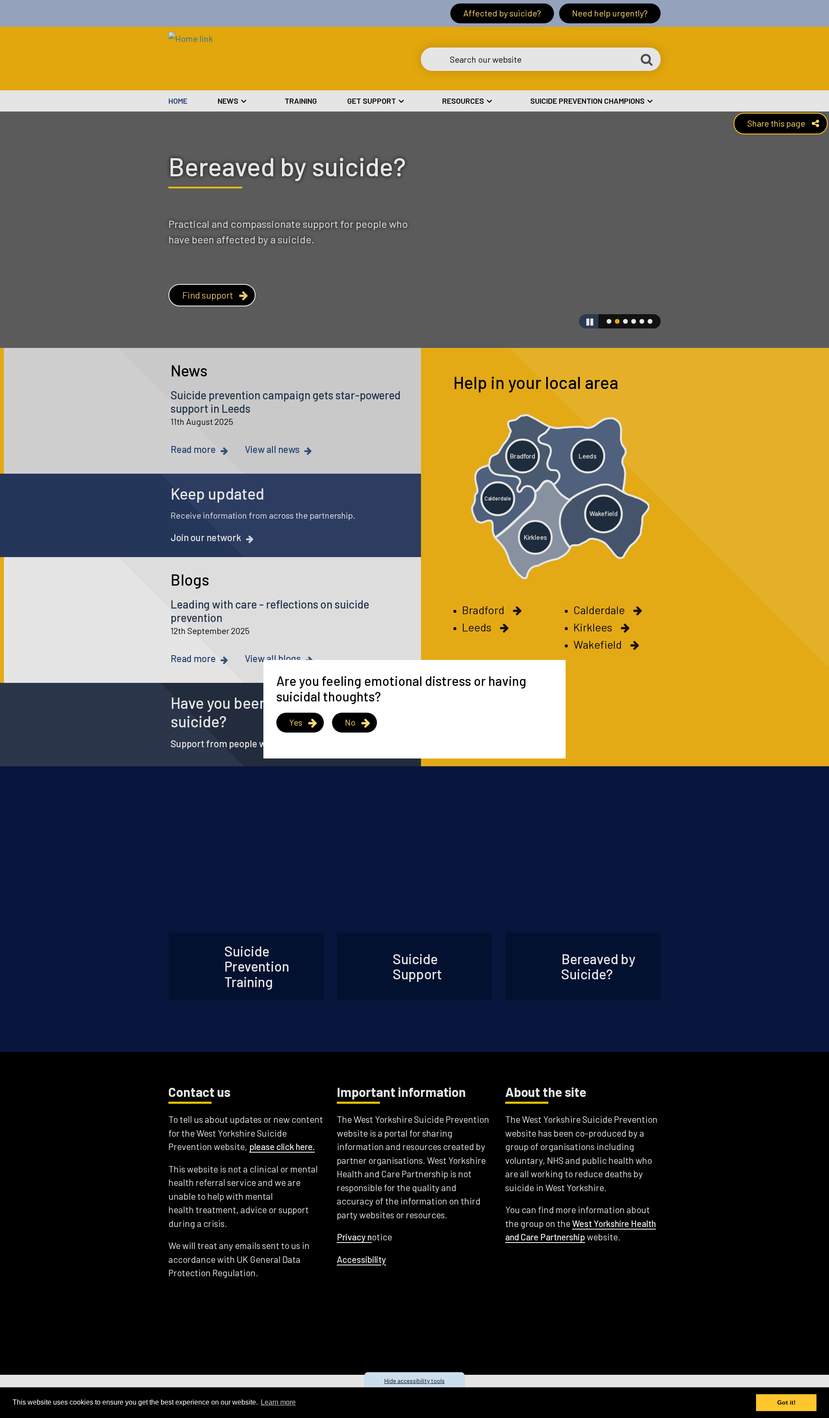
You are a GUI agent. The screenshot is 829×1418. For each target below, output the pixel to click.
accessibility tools (414, 1380)
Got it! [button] (786, 1402)
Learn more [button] (278, 1402)
